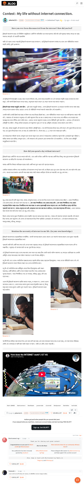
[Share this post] (75, 410)
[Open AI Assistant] (77, 480)
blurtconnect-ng (14, 438)
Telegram (39, 460)
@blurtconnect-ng (74, 451)
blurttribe (66, 405)
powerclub (40, 405)
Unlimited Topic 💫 (54, 20)
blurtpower (57, 405)
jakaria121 (13, 20)
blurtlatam (31, 405)
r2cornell (48, 405)
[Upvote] (51, 413)
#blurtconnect (25, 447)
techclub (74, 405)
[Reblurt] (72, 410)
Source (6, 94)
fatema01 (12, 471)
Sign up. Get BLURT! (41, 427)
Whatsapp (49, 460)
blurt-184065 (11, 405)
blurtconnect (21, 405)
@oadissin (25, 453)
